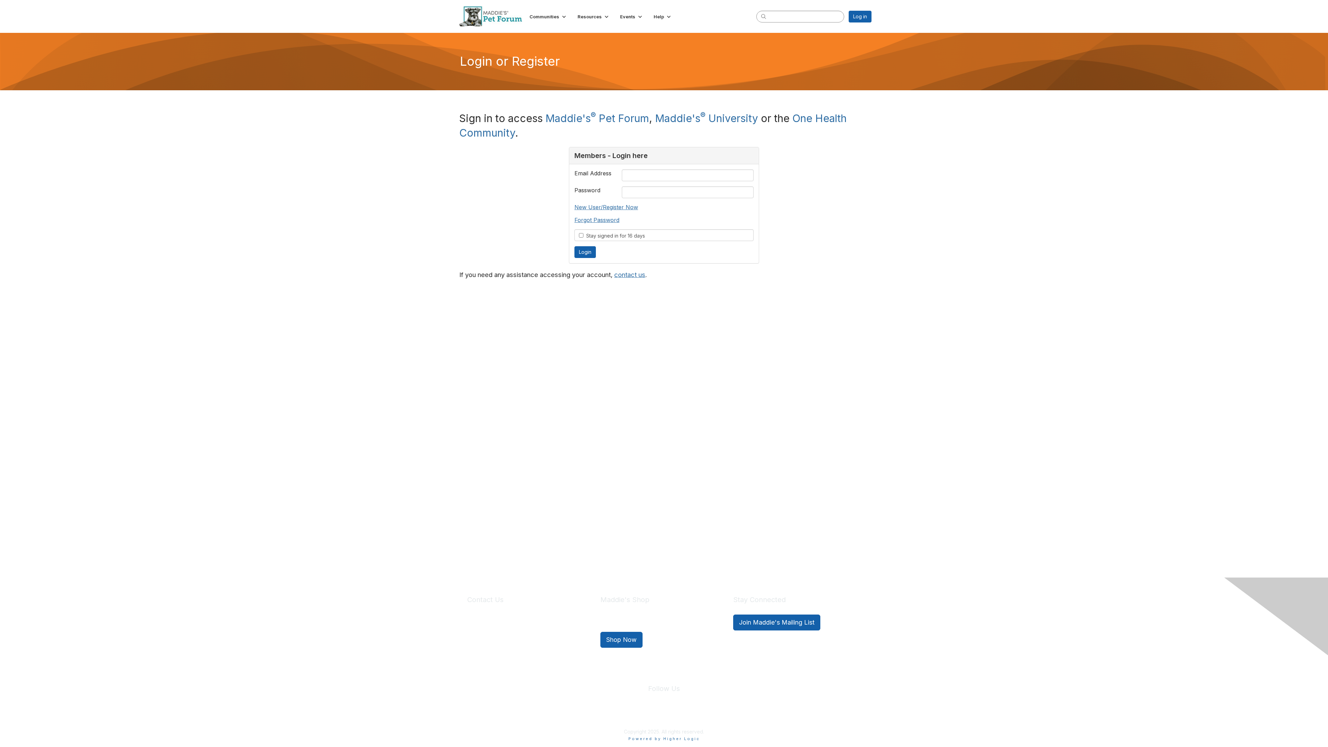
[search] (763, 16)
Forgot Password (596, 219)
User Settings (714, 715)
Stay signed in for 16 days (614, 236)
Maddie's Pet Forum (597, 118)
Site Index (609, 715)
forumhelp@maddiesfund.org (516, 635)
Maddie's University (706, 118)
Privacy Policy (643, 715)
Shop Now (621, 639)
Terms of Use (678, 715)
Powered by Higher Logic (664, 738)
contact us (629, 275)
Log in (860, 16)
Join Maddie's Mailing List (776, 622)
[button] (548, 16)
